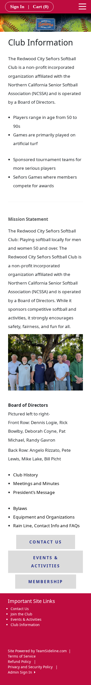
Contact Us (20, 608)
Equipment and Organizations (44, 517)
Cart (41, 6)
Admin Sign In (21, 672)
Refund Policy (19, 661)
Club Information (25, 624)
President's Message (34, 492)
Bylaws (20, 508)
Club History (25, 475)
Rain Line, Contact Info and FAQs (46, 525)
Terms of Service (22, 656)
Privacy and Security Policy (30, 666)
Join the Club (21, 614)
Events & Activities (26, 619)
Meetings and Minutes (36, 483)
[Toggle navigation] (82, 6)
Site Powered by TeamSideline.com (37, 650)
